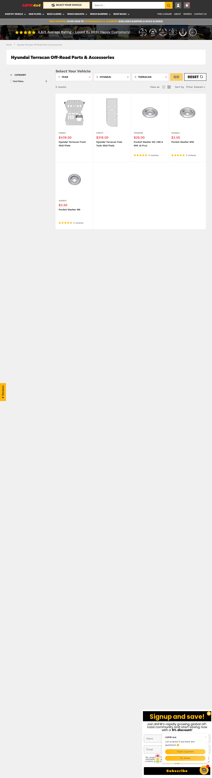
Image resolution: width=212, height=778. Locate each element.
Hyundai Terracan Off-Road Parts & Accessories (39, 45)
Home (9, 45)
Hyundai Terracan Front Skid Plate (72, 144)
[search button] (169, 5)
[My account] (178, 5)
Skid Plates (35, 14)
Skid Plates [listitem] (18, 81)
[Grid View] (169, 87)
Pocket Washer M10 (182, 142)
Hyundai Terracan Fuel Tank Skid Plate (109, 144)
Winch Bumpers (99, 14)
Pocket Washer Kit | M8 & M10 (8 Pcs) (148, 144)
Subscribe (177, 771)
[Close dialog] (209, 713)
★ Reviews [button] (3, 392)
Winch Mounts (75, 14)
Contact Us (200, 14)
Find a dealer (164, 14)
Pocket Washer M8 (69, 209)
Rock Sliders (54, 14)
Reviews (187, 14)
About (177, 14)
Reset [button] (193, 77)
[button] (204, 770)
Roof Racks (119, 14)
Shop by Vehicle (14, 14)
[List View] (163, 87)
